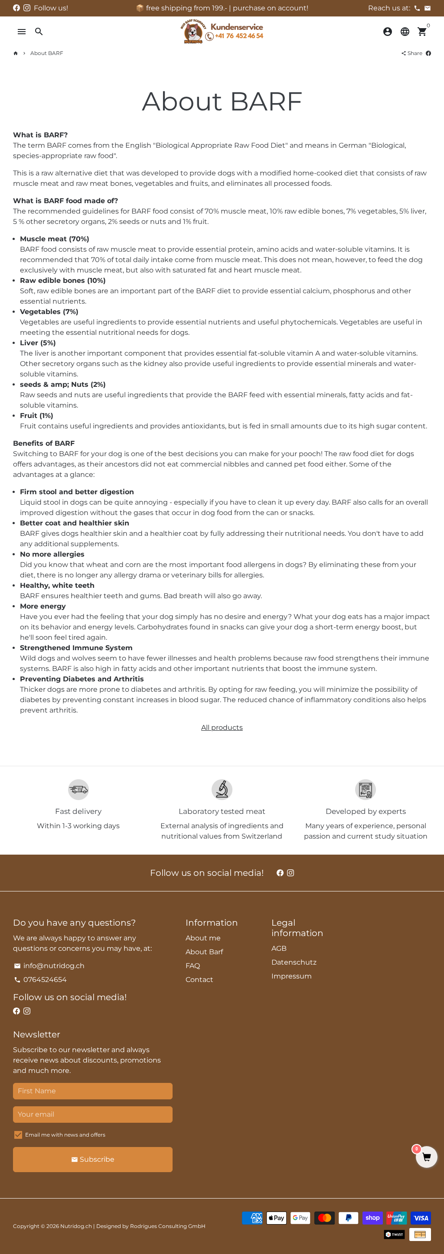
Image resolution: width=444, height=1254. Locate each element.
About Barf (204, 952)
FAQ (193, 966)
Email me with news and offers (65, 1134)
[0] (426, 1158)
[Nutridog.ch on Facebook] (16, 8)
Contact (199, 979)
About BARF (46, 53)
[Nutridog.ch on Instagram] (26, 8)
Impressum (291, 976)
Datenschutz (294, 962)
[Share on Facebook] (428, 53)
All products (222, 727)
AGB (279, 948)
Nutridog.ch (76, 1226)
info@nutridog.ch (49, 966)
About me (203, 938)
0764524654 (40, 979)
